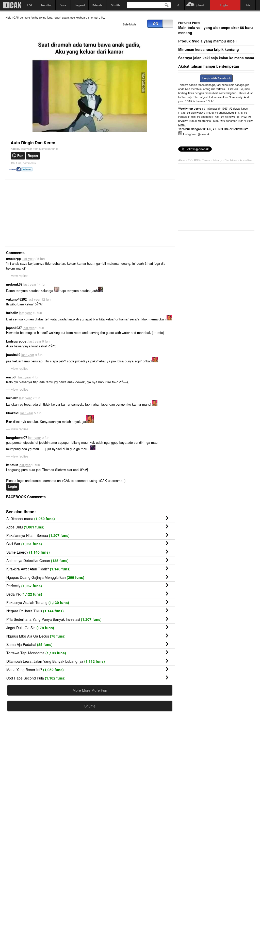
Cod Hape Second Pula (36, 678)
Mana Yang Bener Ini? (35, 669)
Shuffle (115, 5)
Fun (20, 156)
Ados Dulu (25, 526)
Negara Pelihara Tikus (35, 610)
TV (189, 160)
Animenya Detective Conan (37, 560)
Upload (199, 5)
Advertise (246, 160)
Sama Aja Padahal (29, 644)
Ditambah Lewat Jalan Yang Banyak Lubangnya (55, 661)
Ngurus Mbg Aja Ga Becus (36, 636)
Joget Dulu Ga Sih (30, 627)
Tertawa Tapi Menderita (36, 652)
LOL (30, 5)
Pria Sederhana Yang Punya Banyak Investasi (54, 619)
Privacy (218, 160)
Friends (97, 5)
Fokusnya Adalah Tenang (37, 602)
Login (12, 487)
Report (33, 156)
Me (248, 5)
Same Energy (28, 552)
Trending (47, 5)
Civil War (24, 543)
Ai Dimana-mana (30, 518)
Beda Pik (24, 594)
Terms (206, 160)
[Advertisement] (44, 212)
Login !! (225, 5)
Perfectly (24, 585)
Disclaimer (231, 160)
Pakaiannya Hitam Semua (38, 535)
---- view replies (17, 275)
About (181, 160)
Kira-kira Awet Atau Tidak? (38, 568)
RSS (197, 160)
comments (23, 163)
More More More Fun (90, 690)
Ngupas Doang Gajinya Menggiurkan (45, 577)
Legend (80, 5)
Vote (63, 5)
